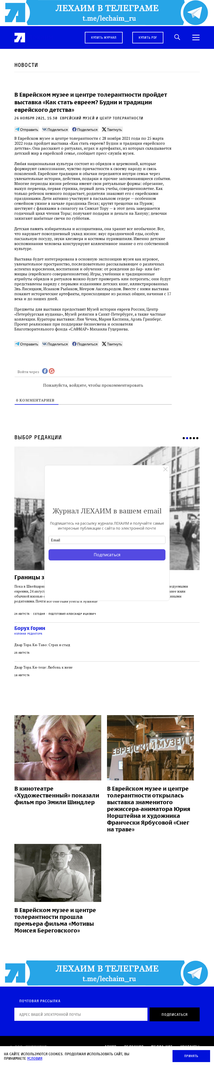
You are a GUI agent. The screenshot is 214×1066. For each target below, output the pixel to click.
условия (34, 1058)
